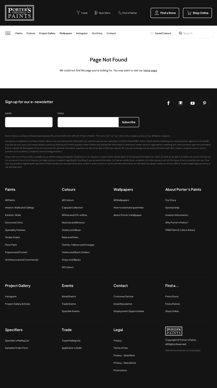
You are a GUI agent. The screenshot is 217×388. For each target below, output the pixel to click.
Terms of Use (121, 347)
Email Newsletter (123, 303)
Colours (30, 33)
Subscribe (128, 122)
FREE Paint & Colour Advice (180, 229)
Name (8, 113)
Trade (67, 329)
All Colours (68, 200)
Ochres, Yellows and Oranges (78, 244)
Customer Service (123, 296)
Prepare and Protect (16, 252)
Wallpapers (66, 33)
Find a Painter (172, 303)
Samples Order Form (16, 347)
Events (67, 285)
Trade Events (69, 303)
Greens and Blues (71, 229)
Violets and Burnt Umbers (76, 252)
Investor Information (176, 215)
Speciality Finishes (15, 229)
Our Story (97, 33)
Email (61, 113)
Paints (18, 33)
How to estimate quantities (129, 207)
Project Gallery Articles (17, 303)
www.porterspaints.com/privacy (70, 157)
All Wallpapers (121, 200)
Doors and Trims (14, 222)
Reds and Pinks (70, 237)
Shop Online (172, 311)
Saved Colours (163, 33)
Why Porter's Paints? (176, 222)
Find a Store (171, 296)
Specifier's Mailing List (17, 340)
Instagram (82, 33)
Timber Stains (12, 237)
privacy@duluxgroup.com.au (196, 163)
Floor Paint (11, 244)
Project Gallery (47, 33)
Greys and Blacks (71, 259)
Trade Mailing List (71, 340)
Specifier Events (71, 311)
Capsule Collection (72, 207)
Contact (111, 33)
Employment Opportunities (129, 311)
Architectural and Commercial (21, 259)
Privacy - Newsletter (125, 362)
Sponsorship (172, 207)
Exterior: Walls (13, 215)
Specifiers (14, 329)
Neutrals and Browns (73, 222)
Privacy (118, 340)
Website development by (182, 350)
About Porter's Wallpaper (128, 215)
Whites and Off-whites (74, 215)
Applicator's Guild (72, 347)
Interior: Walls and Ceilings (19, 207)
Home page (150, 70)
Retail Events (69, 296)
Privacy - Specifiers (124, 355)
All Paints (10, 200)
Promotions (120, 370)
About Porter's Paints (183, 189)
